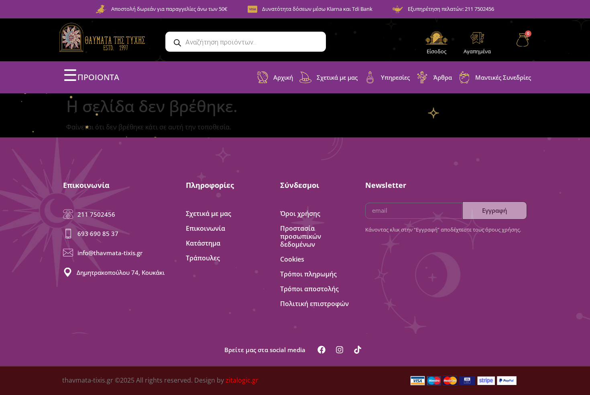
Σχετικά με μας (208, 214)
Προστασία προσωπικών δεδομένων (300, 236)
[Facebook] (321, 350)
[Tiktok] (358, 350)
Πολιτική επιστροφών (314, 304)
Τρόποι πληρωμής (308, 274)
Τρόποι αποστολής (309, 289)
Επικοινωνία (205, 228)
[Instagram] (340, 350)
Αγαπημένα (477, 51)
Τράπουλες (203, 258)
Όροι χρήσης (300, 214)
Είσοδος (436, 51)
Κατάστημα (203, 243)
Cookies (292, 259)
